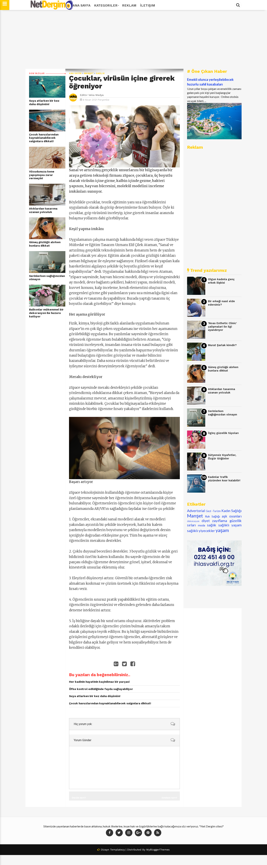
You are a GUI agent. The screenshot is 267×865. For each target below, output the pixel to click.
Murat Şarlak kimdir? (222, 345)
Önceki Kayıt (79, 797)
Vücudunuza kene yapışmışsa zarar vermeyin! (41, 175)
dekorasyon (193, 521)
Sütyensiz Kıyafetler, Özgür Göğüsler (222, 456)
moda (201, 525)
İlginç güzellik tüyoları (223, 433)
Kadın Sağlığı (231, 511)
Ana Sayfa (81, 5)
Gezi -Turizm (213, 511)
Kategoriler (106, 5)
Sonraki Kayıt (169, 797)
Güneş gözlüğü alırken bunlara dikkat (44, 244)
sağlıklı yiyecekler (201, 531)
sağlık (100, 73)
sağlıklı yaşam (230, 525)
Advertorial (196, 511)
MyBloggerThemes (158, 849)
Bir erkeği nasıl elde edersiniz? (221, 303)
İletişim (147, 5)
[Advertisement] (133, 39)
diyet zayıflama (214, 521)
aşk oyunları (232, 516)
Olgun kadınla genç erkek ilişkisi (221, 281)
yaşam (222, 530)
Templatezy (117, 849)
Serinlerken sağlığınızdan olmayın (47, 277)
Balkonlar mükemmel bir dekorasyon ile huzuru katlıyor (46, 313)
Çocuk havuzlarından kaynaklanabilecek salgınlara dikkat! (43, 138)
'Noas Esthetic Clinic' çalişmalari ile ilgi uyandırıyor (222, 327)
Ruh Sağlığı (212, 516)
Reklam (129, 5)
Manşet (89, 73)
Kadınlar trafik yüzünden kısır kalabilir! (224, 478)
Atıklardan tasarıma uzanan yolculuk (43, 210)
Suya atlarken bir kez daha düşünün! (44, 102)
